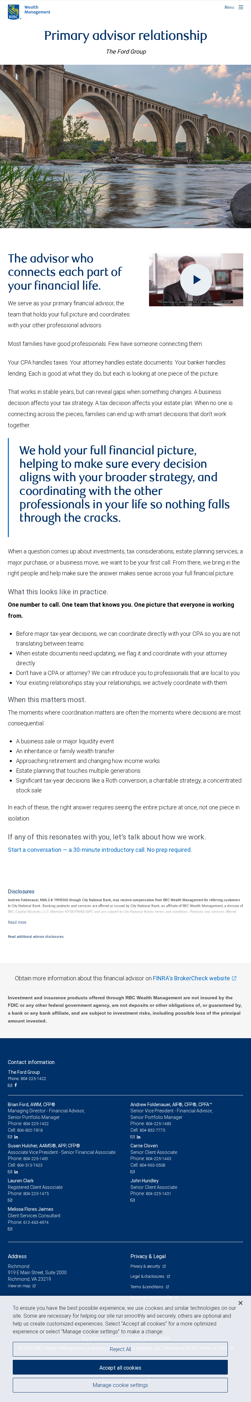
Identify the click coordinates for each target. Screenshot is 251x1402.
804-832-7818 (29, 1130)
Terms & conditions (147, 1287)
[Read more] (17, 922)
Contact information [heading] (31, 1062)
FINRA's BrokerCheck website (191, 978)
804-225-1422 (36, 1123)
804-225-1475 (36, 1193)
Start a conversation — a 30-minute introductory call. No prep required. (100, 849)
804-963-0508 (152, 1165)
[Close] (240, 1303)
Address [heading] (17, 1256)
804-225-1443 (158, 1158)
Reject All (120, 1349)
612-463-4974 (36, 1222)
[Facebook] (16, 1085)
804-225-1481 (36, 1158)
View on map (19, 1286)
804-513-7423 (29, 1165)
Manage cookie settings (120, 1385)
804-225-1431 (158, 1193)
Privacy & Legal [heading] (148, 1256)
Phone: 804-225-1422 (27, 1078)
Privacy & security (145, 1266)
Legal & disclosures (147, 1276)
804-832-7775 (152, 1130)
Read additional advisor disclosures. (36, 936)
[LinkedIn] (17, 1137)
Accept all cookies (120, 1367)
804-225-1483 (158, 1123)
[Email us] (10, 1085)
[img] (125, 146)
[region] (125, 1349)
